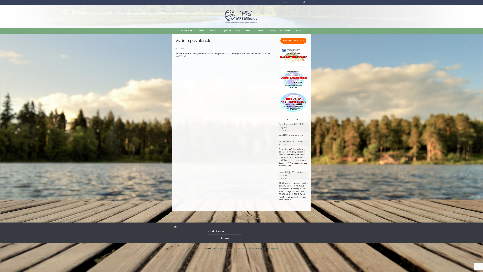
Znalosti (260, 30)
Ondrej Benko (272, 248)
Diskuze (298, 30)
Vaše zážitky (285, 30)
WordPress (220, 248)
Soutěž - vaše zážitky (293, 40)
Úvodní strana (187, 30)
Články (201, 30)
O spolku (212, 30)
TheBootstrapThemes (245, 248)
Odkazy (272, 30)
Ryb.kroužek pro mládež (291, 141)
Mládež (249, 30)
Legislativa (226, 30)
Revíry (238, 30)
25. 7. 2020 (181, 49)
